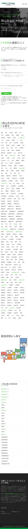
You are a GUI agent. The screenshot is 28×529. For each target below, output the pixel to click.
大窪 (7, 148)
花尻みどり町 (4, 267)
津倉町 (20, 226)
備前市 (2, 421)
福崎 (7, 277)
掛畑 (19, 155)
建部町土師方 (4, 219)
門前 (20, 310)
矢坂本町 (16, 313)
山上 (13, 315)
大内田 (2, 148)
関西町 (17, 160)
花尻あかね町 (8, 264)
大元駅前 (21, 148)
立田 (2, 224)
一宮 (2, 140)
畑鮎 (23, 262)
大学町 (17, 196)
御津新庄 (22, 297)
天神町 (16, 237)
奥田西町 (18, 150)
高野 (19, 198)
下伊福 (7, 178)
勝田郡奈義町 (4, 453)
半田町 (19, 267)
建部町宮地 (3, 221)
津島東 (2, 234)
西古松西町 (14, 257)
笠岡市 (2, 407)
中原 (17, 247)
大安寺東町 (3, 196)
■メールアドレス (11, 85)
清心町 (18, 191)
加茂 (23, 158)
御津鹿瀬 (22, 290)
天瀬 (2, 135)
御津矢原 (9, 305)
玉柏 (2, 226)
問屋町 (21, 237)
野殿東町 (9, 262)
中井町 (7, 244)
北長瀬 (11, 163)
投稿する (6, 93)
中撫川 (7, 247)
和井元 (19, 318)
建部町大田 (3, 206)
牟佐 (16, 310)
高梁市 (2, 415)
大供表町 (3, 198)
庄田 (23, 183)
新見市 (2, 418)
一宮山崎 (7, 140)
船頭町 (2, 193)
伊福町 (13, 140)
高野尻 (12, 170)
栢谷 (6, 155)
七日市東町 (15, 249)
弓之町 (17, 315)
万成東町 (17, 285)
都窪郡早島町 (4, 439)
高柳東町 (9, 203)
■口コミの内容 (12, 72)
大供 (22, 196)
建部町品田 (18, 209)
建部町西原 (18, 216)
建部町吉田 (11, 221)
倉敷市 (3, 399)
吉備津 (10, 165)
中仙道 (2, 247)
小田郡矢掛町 (4, 445)
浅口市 (3, 434)
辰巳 (6, 224)
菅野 (23, 188)
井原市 (3, 410)
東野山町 (20, 270)
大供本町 (9, 198)
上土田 (13, 158)
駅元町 (13, 145)
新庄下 (7, 188)
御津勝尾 (3, 292)
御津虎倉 (3, 297)
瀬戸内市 (3, 423)
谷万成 (15, 224)
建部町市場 (16, 203)
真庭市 (3, 429)
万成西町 (11, 285)
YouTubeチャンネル (5, 513)
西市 (2, 252)
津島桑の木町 (13, 229)
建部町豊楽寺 (20, 219)
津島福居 (8, 234)
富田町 (2, 244)
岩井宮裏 (16, 143)
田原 (20, 224)
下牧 (10, 183)
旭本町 (11, 132)
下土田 (21, 181)
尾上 (15, 153)
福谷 (12, 277)
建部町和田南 (19, 221)
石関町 (17, 135)
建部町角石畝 (11, 214)
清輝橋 (6, 191)
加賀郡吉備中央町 (5, 464)
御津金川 (9, 292)
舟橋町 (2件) (4, 280)
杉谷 (2, 191)
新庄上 (2, 188)
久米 (11, 168)
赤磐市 (2, 426)
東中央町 (14, 270)
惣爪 (7, 193)
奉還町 (2, 282)
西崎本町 (21, 252)
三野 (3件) (3, 310)
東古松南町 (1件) (15, 272)
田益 (6, 226)
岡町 (8, 150)
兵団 (10, 280)
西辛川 (6, 252)
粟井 (13, 135)
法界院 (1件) (22, 280)
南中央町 (18, 308)
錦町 (12, 252)
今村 (6, 143)
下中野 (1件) (4, 183)
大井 (23, 145)
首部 (7, 170)
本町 (7, 282)
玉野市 (2, 405)
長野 (13, 247)
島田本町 (15, 176)
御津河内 (17, 295)
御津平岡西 (17, 303)
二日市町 (17, 277)
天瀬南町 (7, 135)
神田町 (22, 160)
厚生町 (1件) (22, 168)
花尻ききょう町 (17, 264)
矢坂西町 (3, 313)
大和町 (7, 315)
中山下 (13, 244)
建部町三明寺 (10, 209)
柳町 (21, 313)
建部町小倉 (11, 206)
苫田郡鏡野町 (4, 448)
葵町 (2, 132)
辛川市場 (3, 160)
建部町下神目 (4, 211)
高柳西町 (3, 203)
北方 (6, 163)
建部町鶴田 (3, 214)
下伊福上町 (14, 178)
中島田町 (19, 244)
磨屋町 (2, 242)
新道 (13, 188)
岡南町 (2, 170)
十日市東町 (18, 239)
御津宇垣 (16, 290)
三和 (6, 308)
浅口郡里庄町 (4, 442)
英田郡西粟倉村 (5, 456)
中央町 (15, 226)
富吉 (20, 242)
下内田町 (10, 181)
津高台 (6, 237)
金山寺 (2, 158)
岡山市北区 (5, 389)
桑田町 (15, 168)
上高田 (7, 158)
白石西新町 (13, 186)
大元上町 (3, 150)
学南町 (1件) (12, 155)
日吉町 (6, 275)
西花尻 (2, 257)
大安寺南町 (11, 196)
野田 (16, 259)
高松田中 (9, 201)
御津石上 (22, 287)
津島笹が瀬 (21, 229)
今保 (2, 143)
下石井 (2, 178)
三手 (2, 308)
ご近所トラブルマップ (6, 14)
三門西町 (9, 287)
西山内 (20, 257)
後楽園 (17, 170)
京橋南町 (21, 165)
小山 (11, 173)
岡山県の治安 (16, 14)
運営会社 (3, 511)
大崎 (12, 148)
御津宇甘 (9, 290)
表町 (2, 155)
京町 (2, 168)
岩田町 (21, 143)
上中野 (18, 158)
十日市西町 (11, 239)
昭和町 (2, 186)
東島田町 (7, 270)
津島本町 (15, 234)
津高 (2, 237)
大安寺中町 (13, 193)
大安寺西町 (20, 193)
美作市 (2, 431)
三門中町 (3, 287)
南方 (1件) (12, 308)
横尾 (2, 318)
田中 (11, 224)
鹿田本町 (8, 176)
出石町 (14, 137)
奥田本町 (3, 153)
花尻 (2, 264)
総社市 (2, 413)
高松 (23, 198)
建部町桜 (3, 209)
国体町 (22, 170)
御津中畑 (16, 300)
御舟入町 (20, 153)
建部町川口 (18, 206)
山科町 (2, 315)
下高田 (16, 181)
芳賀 (19, 262)
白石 (7, 186)
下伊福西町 (21, 178)
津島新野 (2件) (9, 231)
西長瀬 (8, 254)
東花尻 (2, 272)
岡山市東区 (5, 394)
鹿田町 (2, 176)
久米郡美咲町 (4, 461)
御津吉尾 (16, 305)
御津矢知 (3, 305)
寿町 (6, 173)
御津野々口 (10, 303)
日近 (2, 275)
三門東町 (16, 287)
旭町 (16, 132)
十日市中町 (3, 239)
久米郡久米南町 (5, 458)
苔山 (2, 173)
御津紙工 (9, 297)
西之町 (14, 254)
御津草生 (3, 295)
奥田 (13, 150)
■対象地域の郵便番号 (14, 65)
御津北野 (22, 292)
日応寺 (2, 259)
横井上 (22, 315)
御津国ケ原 (10, 295)
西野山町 (20, 254)
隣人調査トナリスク (16, 511)
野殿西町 (3, 262)
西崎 (16, 252)
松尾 (16, 282)
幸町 (15, 173)
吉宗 (10, 318)
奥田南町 (9, 153)
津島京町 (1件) (4, 229)
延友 (15, 262)
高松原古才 (16, 201)
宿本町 (18, 183)
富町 (16, 242)
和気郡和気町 (4, 437)
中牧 (21, 247)
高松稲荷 (3, 201)
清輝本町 (13, 191)
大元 (16, 148)
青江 (6, 132)
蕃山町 (14, 267)
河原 (13, 160)
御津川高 (16, 292)
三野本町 (10, 310)
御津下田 (16, 297)
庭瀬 (7, 259)
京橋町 (15, 165)
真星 (20, 282)
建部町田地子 (21, 211)
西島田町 (3, 254)
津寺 (12, 237)
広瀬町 (2, 277)
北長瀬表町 (17, 163)
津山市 (4, 402)
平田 (12, 275)
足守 (20, 132)
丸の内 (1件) (4, 285)
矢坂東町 (9, 313)
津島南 (20, 234)
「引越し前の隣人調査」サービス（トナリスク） (14, 493)
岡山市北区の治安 (6, 16)
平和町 (15, 280)
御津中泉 (9, 300)
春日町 (23, 155)
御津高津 (3, 300)
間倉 (12, 282)
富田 (7, 242)
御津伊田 (3, 290)
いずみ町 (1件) (21, 137)
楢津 (21, 249)
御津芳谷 (22, 305)
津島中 (2, 231)
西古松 (7, 257)
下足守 (20, 176)
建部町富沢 (3, 216)
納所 (12, 259)
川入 (8, 160)
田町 (11, 226)
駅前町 (7, 145)
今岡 (21, 140)
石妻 (22, 135)
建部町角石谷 (20, 214)
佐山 (19, 173)
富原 (12, 242)
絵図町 (18, 145)
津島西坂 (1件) (19, 231)
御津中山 (3, 303)
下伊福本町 (3, 181)
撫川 (2, 249)
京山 (6, 168)
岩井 (11, 143)
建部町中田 (11, 216)
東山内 (23, 272)
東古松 (7, 272)
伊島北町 (3, 137)
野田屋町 (21, 259)
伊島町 (8, 137)
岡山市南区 (5, 397)
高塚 (15, 198)
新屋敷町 (18, 188)
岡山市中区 (5, 391)
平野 (16, 275)
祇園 (2, 163)
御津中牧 (22, 300)
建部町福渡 (12, 219)
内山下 (2, 145)
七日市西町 (7, 249)
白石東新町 (20, 186)
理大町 (14, 318)
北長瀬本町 (3, 165)
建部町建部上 (12, 211)
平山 (20, 275)
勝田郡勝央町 (4, 450)
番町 (2, 270)
